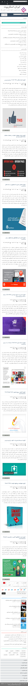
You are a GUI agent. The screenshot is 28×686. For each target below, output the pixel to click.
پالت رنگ (25, 678)
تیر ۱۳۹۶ (24, 62)
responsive (23, 650)
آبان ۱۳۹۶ (24, 60)
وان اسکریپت (24, 670)
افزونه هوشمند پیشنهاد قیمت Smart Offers (15, 483)
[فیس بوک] (7, 2)
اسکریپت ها (25, 675)
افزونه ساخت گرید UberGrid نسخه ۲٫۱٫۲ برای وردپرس (14, 343)
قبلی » (9, 584)
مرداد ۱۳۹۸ (23, 52)
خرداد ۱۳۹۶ (23, 64)
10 (18, 584)
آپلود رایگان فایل (23, 667)
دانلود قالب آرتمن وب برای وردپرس (15, 638)
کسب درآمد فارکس (23, 680)
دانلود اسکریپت (22, 654)
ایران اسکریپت (15, 652)
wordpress (17, 650)
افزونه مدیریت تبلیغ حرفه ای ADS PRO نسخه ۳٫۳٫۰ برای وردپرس (14, 295)
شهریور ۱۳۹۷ (23, 56)
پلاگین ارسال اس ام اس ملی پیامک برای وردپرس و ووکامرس (14, 37)
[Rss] (7, 4)
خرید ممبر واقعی (23, 640)
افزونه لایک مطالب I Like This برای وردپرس (15, 80)
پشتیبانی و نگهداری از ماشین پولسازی (13, 600)
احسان (25, 644)
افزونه (7, 650)
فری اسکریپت (24, 662)
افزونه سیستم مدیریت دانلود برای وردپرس (15, 440)
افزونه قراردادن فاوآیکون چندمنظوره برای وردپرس (16, 238)
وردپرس (5, 654)
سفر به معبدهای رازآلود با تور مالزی (13, 612)
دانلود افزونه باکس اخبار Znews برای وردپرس (13, 644)
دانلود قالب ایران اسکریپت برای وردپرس (18, 40)
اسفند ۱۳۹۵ (23, 70)
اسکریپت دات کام (23, 673)
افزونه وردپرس (22, 652)
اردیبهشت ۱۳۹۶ (23, 66)
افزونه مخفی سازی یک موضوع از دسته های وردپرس (15, 185)
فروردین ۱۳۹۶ (23, 68)
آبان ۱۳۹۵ (24, 74)
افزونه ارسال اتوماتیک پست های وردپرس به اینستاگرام (15, 44)
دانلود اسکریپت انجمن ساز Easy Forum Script (17, 30)
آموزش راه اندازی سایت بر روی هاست (13, 618)
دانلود (10, 652)
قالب (17, 654)
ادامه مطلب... (6, 130)
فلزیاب (25, 638)
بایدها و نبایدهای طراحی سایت (14, 606)
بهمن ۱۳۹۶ (24, 58)
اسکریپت (11, 650)
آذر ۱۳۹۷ (24, 54)
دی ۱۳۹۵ (24, 72)
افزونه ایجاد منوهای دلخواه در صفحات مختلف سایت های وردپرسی (15, 136)
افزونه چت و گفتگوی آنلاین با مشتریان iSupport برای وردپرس (14, 537)
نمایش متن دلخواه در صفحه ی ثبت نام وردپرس (17, 34)
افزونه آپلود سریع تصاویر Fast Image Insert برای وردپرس (15, 393)
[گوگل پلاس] (5, 2)
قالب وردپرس (11, 654)
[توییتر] (2, 2)
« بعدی (17, 582)
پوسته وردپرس (22, 656)
